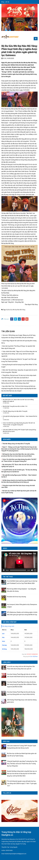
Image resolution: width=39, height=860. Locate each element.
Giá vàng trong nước (8, 626)
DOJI (3, 641)
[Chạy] (4, 570)
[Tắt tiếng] (32, 570)
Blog (2, 2)
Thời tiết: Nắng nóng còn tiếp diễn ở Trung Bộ (15, 411)
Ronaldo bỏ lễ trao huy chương (16, 596)
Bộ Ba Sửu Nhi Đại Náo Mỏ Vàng (15, 309)
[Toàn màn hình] (35, 570)
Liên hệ (7, 2)
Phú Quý (4, 645)
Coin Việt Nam (34, 656)
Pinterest (23, 319)
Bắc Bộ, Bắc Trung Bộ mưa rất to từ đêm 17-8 (15, 406)
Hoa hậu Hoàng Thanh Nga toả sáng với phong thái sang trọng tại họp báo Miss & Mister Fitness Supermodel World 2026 (22, 684)
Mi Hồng (4, 649)
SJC (3, 633)
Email (26, 319)
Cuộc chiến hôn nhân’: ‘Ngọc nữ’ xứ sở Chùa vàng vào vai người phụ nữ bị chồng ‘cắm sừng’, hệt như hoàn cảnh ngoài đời (19, 354)
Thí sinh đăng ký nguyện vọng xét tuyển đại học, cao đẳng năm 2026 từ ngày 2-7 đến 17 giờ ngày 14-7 (22, 783)
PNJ (3, 637)
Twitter (15, 319)
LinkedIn (19, 319)
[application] (19, 561)
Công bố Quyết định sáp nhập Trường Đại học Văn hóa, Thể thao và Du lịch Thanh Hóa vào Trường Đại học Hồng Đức (22, 764)
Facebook (11, 319)
